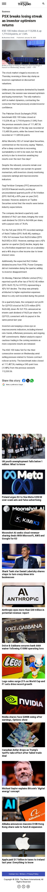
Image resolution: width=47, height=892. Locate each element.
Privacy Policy (32, 874)
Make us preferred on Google (14, 384)
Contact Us (13, 874)
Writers (22, 874)
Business (6, 11)
